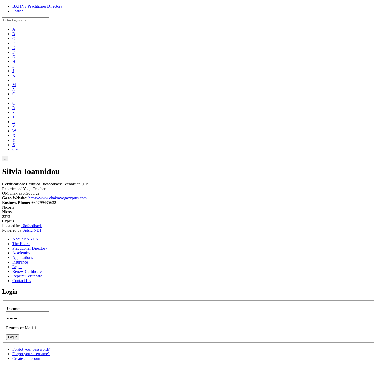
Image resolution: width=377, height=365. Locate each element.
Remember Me (18, 328)
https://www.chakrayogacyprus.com (57, 198)
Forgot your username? (31, 354)
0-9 (15, 149)
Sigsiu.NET (32, 230)
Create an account (26, 358)
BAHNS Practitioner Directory (37, 6)
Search (17, 11)
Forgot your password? (31, 349)
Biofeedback (31, 225)
